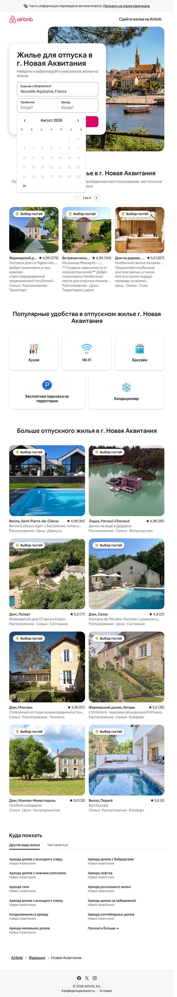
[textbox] (37, 107)
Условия (105, 991)
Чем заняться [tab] (57, 845)
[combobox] (58, 91)
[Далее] (96, 197)
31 (24, 186)
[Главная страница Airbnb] (21, 19)
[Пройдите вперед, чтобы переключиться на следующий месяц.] (78, 120)
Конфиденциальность (78, 991)
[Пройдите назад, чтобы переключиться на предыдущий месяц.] (25, 120)
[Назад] (77, 197)
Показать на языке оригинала (126, 6)
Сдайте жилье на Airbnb (140, 19)
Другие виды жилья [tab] (24, 845)
